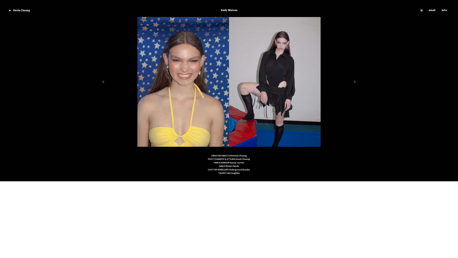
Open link (28, 10)
